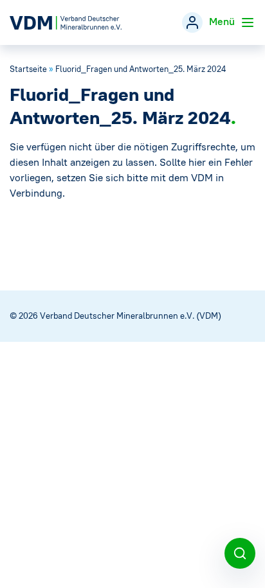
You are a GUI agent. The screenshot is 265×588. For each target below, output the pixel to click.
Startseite (28, 69)
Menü (223, 21)
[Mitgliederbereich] (192, 22)
